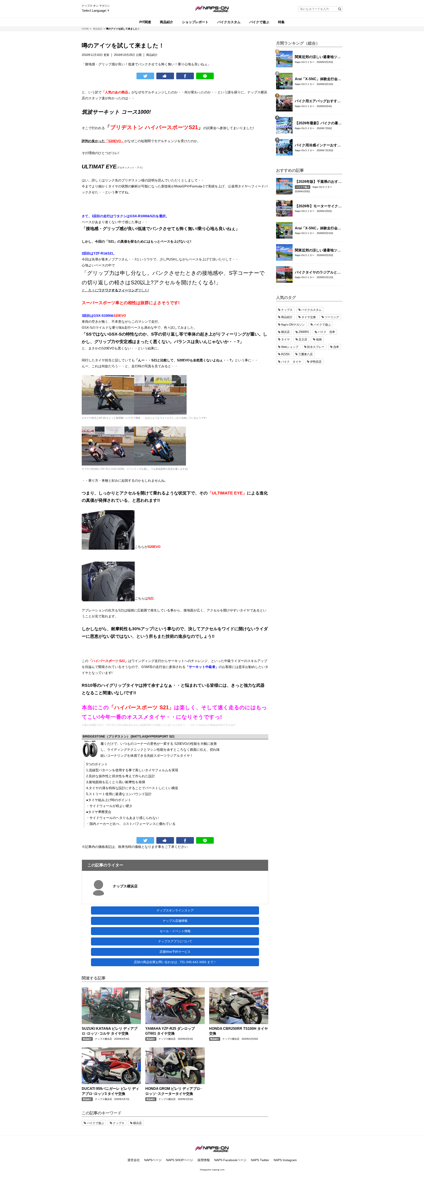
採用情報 (203, 1160)
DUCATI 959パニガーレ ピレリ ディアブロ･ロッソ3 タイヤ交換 (110, 1091)
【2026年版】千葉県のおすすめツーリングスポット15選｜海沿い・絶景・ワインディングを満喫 (318, 182)
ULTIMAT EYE (99, 167)
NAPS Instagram (285, 1160)
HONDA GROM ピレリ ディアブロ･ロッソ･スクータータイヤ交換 (173, 1091)
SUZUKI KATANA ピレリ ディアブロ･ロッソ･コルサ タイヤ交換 (109, 1031)
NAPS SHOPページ (179, 1160)
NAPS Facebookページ (230, 1160)
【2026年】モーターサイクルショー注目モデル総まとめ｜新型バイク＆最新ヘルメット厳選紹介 (318, 206)
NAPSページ (153, 1160)
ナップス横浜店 (125, 886)
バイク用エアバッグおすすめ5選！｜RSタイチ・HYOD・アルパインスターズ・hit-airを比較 (318, 101)
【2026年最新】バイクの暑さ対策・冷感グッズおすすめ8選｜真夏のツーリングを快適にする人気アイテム (318, 123)
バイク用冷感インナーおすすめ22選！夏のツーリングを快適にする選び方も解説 (318, 145)
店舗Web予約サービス (175, 951)
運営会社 (133, 1160)
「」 (154, 127)
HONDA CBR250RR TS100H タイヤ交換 (238, 1031)
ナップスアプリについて (175, 941)
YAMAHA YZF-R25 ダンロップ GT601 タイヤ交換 (170, 1031)
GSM (145, 667)
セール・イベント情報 (175, 931)
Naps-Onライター (304, 62)
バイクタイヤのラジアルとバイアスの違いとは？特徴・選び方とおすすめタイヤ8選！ (318, 272)
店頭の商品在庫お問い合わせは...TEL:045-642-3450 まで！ (175, 962)
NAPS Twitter (260, 1160)
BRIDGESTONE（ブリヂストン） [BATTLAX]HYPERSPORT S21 (129, 736)
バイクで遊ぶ (302, 187)
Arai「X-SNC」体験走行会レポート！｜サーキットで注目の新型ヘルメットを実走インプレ (318, 79)
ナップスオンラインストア (175, 910)
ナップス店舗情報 (175, 920)
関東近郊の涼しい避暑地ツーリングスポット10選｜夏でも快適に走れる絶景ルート (318, 57)
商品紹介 (87, 1039)
